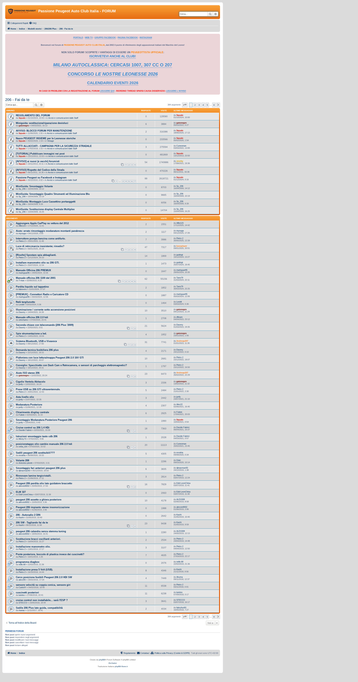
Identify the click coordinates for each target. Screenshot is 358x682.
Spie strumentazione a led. (31, 333)
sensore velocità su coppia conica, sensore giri (43, 584)
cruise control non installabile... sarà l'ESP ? (42, 600)
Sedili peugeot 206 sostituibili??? (35, 452)
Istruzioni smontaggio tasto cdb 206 (36, 436)
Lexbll (21, 304)
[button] (185, 105)
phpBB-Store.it (121, 666)
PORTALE (78, 37)
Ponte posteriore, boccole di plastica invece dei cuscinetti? (50, 554)
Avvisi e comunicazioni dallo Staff (63, 118)
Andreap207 (182, 341)
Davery (22, 312)
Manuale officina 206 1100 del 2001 (36, 278)
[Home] (22, 12)
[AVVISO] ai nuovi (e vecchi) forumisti (37, 161)
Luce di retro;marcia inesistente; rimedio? (40, 246)
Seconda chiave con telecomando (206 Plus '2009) (44, 325)
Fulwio (21, 415)
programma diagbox (27, 562)
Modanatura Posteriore (29, 404)
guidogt (179, 255)
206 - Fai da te (17, 100)
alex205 (22, 580)
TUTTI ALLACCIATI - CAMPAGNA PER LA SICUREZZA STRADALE (54, 146)
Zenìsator (113, 663)
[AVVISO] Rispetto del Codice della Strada (40, 169)
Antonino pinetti (25, 463)
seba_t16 (23, 446)
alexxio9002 (24, 486)
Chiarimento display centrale (32, 412)
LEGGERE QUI (107, 91)
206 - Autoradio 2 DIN (28, 515)
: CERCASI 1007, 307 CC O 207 (112, 64)
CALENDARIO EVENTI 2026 (112, 83)
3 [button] (199, 105)
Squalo (22, 118)
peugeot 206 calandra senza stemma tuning (41, 531)
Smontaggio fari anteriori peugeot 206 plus (40, 468)
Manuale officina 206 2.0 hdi (32, 317)
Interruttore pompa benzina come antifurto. (41, 238)
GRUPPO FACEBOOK (105, 37)
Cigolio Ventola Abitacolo (30, 381)
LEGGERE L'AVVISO (176, 91)
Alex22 (179, 404)
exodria (22, 455)
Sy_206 (22, 189)
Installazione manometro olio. (33, 546)
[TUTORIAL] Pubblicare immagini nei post (40, 153)
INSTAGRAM (146, 37)
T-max (21, 280)
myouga (22, 233)
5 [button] (207, 105)
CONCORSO (113, 74)
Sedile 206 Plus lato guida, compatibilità (39, 607)
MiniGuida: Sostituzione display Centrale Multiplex (45, 209)
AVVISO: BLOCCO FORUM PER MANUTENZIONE (44, 130)
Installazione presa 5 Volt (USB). (34, 569)
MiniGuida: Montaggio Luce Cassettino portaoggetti (46, 201)
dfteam (179, 317)
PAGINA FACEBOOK (128, 37)
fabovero (23, 289)
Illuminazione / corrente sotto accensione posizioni (45, 309)
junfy (21, 384)
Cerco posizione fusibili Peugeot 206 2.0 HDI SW (44, 577)
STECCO (23, 603)
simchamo (23, 320)
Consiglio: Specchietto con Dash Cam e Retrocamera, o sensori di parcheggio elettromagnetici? (71, 365)
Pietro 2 (22, 241)
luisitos (22, 595)
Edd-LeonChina (183, 483)
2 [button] (195, 105)
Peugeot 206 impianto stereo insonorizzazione (43, 507)
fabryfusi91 (181, 607)
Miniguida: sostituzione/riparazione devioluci (42, 123)
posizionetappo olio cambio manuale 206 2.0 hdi (44, 444)
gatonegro (24, 125)
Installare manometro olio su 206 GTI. (37, 262)
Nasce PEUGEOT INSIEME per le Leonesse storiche (46, 138)
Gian (178, 460)
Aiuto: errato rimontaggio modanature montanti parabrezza (50, 231)
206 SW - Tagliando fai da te (32, 522)
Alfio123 (22, 226)
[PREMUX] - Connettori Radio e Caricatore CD (42, 294)
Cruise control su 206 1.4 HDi (32, 427)
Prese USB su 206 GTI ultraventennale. (38, 389)
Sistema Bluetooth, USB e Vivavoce (36, 341)
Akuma (179, 577)
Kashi (21, 517)
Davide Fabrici (25, 430)
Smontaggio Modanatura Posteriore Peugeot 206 (44, 420)
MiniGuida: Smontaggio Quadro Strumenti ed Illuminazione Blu (53, 194)
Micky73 (22, 439)
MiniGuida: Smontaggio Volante (34, 186)
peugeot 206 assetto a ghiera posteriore (38, 499)
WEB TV (89, 37)
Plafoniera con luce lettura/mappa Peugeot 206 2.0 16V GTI (50, 357)
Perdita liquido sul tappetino (32, 286)
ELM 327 (21, 492)
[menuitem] (33, 23)
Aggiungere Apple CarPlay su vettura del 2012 (42, 223)
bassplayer (181, 246)
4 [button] (203, 105)
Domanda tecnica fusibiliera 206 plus (37, 350)
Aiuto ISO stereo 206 (28, 373)
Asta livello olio (25, 397)
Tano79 (179, 278)
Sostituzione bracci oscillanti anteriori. (38, 539)
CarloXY (22, 587)
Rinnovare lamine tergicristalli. (33, 475)
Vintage (50, 141)
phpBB (102, 660)
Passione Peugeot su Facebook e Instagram (41, 177)
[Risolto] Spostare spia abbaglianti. (36, 255)
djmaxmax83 (24, 470)
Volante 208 (22, 460)
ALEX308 (180, 499)
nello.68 (22, 564)
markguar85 (24, 273)
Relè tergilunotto (25, 302)
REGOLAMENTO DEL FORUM (33, 115)
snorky (179, 161)
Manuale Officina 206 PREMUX (33, 270)
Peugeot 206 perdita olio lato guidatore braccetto (44, 483)
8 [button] (214, 105)
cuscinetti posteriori (27, 592)
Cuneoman (181, 146)
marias (22, 610)
